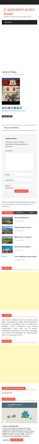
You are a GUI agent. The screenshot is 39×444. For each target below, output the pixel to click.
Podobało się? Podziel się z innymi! (13, 111)
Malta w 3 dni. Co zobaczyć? (23, 237)
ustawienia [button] (6, 440)
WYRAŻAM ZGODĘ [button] (16, 440)
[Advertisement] (19, 47)
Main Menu (8, 22)
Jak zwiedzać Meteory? (22, 218)
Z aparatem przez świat (19, 11)
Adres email (9, 180)
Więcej (20, 335)
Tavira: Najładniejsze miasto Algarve (26, 256)
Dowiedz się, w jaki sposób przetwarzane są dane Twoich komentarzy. (19, 204)
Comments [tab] (19, 212)
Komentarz (9, 151)
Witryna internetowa (9, 187)
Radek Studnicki (19, 74)
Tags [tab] (31, 212)
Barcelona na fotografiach (23, 247)
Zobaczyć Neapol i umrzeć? (23, 227)
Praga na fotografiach (11, 127)
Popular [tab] (7, 212)
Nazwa (8, 174)
